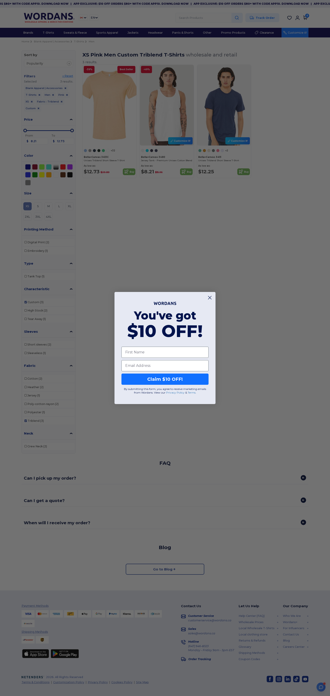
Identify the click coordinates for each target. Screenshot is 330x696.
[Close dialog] (210, 298)
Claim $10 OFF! (165, 379)
